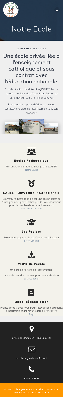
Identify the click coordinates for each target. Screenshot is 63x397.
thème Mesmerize (40, 392)
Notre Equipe (31, 169)
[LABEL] (31, 181)
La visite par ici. (31, 278)
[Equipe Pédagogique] (31, 149)
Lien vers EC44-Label (31, 208)
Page (31, 314)
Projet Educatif (31, 240)
